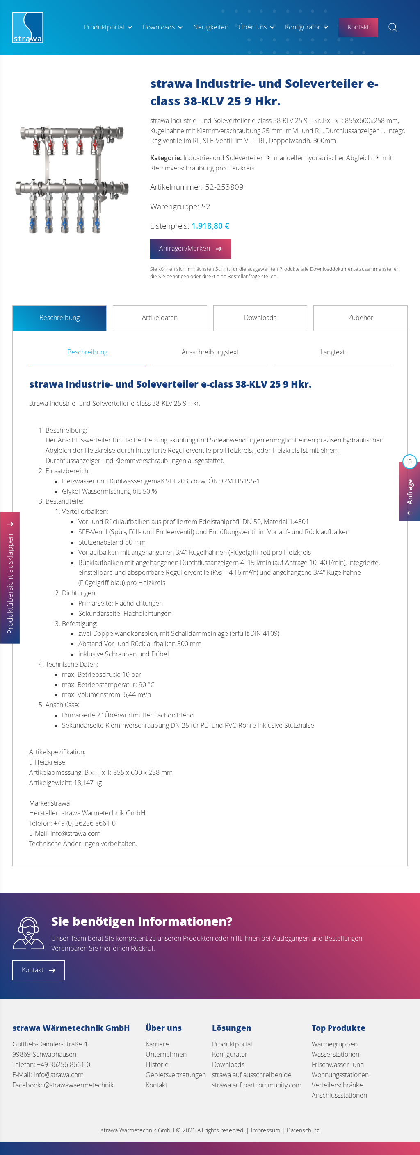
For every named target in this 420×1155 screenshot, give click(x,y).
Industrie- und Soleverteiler (223, 158)
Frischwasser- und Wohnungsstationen (340, 1069)
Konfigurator (302, 27)
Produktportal (104, 27)
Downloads (158, 27)
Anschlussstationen (339, 1095)
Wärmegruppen (335, 1044)
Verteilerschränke (337, 1085)
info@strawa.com (59, 1075)
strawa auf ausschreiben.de (252, 1075)
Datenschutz (303, 1130)
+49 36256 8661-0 (63, 1064)
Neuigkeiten (210, 27)
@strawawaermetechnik (79, 1085)
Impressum (265, 1130)
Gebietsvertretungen (176, 1075)
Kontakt (156, 1085)
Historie (157, 1064)
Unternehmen (166, 1054)
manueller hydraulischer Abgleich (323, 158)
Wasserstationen (335, 1054)
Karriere (157, 1044)
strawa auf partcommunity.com (256, 1085)
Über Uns (252, 27)
